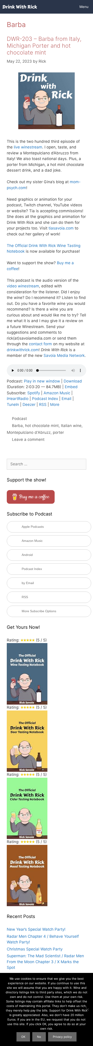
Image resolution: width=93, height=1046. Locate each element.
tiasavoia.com (61, 228)
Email (66, 398)
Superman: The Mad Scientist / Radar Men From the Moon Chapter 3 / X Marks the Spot (45, 962)
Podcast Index (45, 398)
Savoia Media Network (64, 355)
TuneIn (13, 404)
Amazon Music (57, 393)
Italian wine (71, 425)
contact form (40, 344)
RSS (42, 404)
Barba (17, 425)
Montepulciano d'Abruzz (29, 432)
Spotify (33, 393)
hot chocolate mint (42, 425)
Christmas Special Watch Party (35, 949)
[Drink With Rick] (19, 6)
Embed (71, 387)
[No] (87, 1009)
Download (73, 381)
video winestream (23, 286)
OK (23, 1037)
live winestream (28, 147)
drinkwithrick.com (23, 350)
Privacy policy (62, 1037)
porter (58, 432)
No (39, 1037)
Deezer (29, 404)
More (54, 404)
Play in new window (42, 381)
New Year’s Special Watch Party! (36, 929)
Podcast (19, 418)
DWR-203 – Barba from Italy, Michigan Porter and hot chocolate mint (44, 45)
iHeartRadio (17, 398)
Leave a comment (28, 439)
